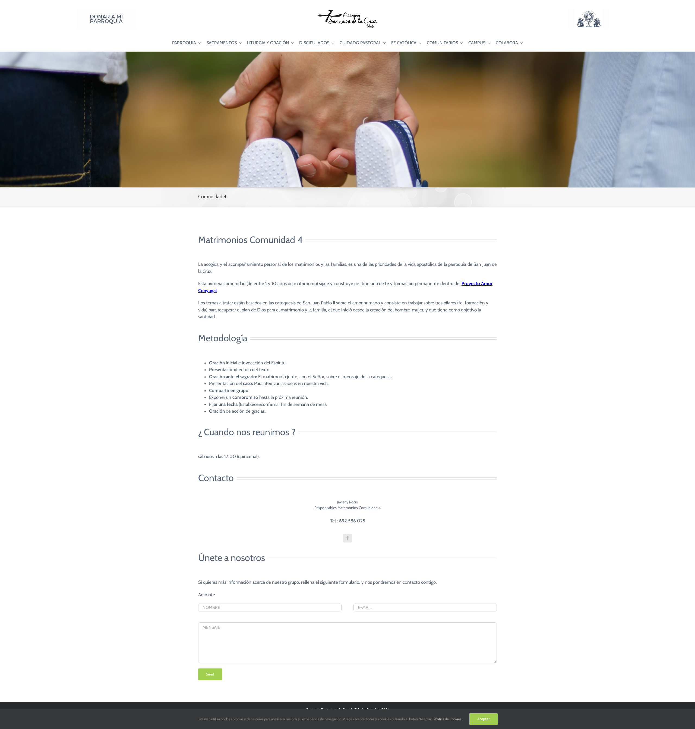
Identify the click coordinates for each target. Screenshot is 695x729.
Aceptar (483, 719)
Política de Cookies (447, 719)
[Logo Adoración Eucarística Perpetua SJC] (588, 10)
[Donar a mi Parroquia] (106, 10)
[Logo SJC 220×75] (347, 10)
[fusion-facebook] (347, 538)
